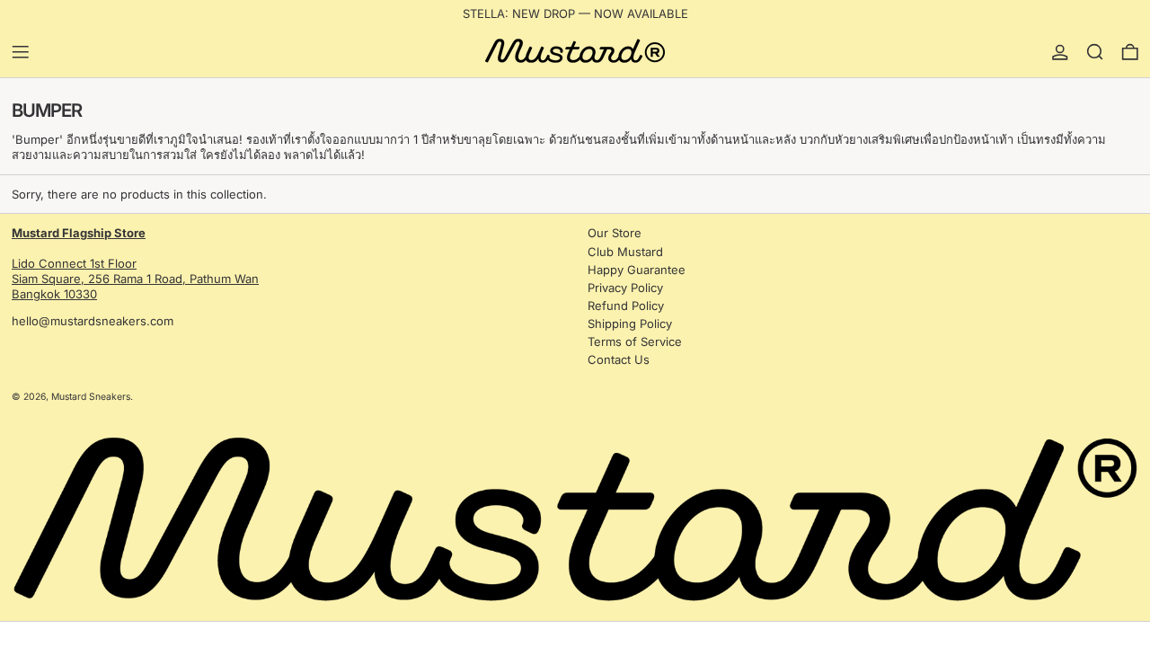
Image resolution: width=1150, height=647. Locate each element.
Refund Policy (626, 305)
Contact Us (619, 359)
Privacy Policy (625, 287)
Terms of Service (635, 341)
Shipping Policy (630, 323)
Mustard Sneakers (90, 397)
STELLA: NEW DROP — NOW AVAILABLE (575, 13)
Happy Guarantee (637, 269)
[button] (1095, 52)
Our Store (614, 233)
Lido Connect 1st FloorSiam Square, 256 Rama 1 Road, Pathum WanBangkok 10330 (135, 263)
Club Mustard (625, 251)
